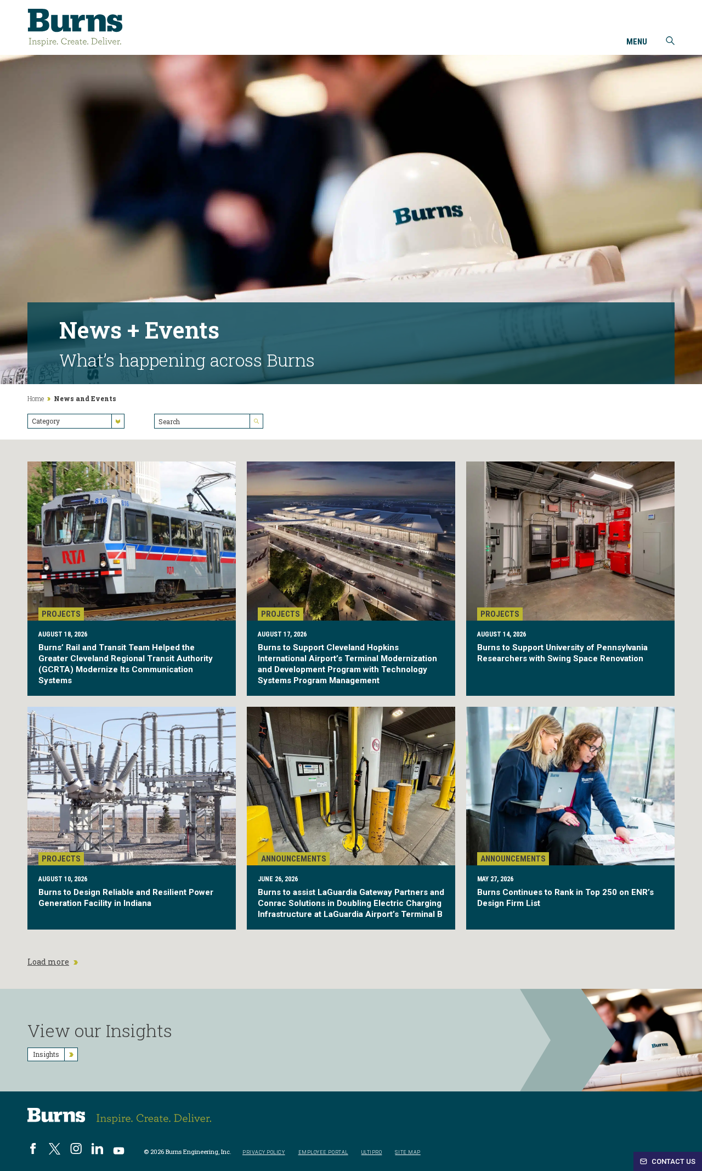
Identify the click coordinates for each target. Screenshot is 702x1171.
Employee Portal (323, 1152)
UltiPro (371, 1152)
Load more (48, 962)
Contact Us (672, 1161)
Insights (46, 1054)
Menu (636, 42)
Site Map (407, 1152)
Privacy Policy (263, 1152)
